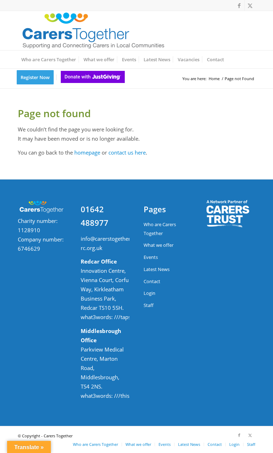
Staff (149, 305)
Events (151, 257)
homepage (87, 152)
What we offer (158, 245)
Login (149, 293)
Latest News (157, 269)
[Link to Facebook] (239, 5)
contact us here (127, 152)
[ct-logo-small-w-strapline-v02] (92, 30)
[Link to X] (250, 5)
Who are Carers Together (160, 228)
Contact (152, 281)
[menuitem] (49, 59)
